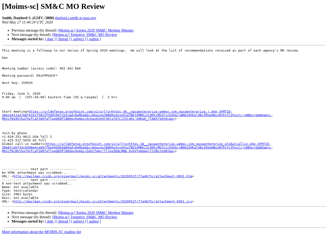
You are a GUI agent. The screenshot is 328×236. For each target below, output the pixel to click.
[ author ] (94, 39)
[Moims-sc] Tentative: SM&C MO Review (84, 35)
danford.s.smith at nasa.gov (75, 18)
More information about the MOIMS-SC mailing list (41, 232)
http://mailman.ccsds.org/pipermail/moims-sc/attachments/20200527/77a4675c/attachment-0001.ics (102, 201)
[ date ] (50, 39)
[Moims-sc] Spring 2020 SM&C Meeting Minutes (96, 30)
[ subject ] (78, 39)
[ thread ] (63, 39)
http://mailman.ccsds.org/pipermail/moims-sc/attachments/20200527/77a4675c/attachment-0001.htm (102, 176)
